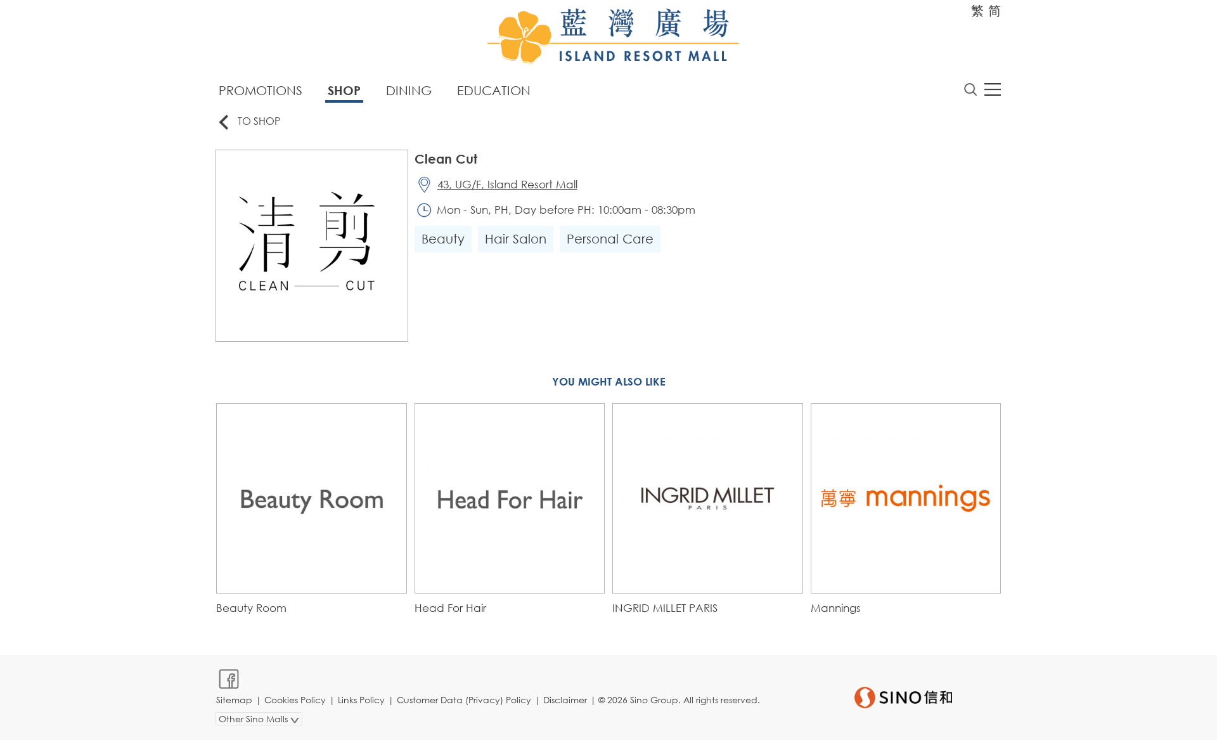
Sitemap (234, 700)
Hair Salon (515, 238)
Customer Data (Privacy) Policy (464, 700)
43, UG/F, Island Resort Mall (507, 184)
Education (494, 90)
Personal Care (610, 238)
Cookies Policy (295, 700)
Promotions (260, 90)
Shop (344, 90)
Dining (409, 90)
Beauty (443, 238)
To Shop (259, 120)
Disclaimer (565, 700)
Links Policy (361, 700)
